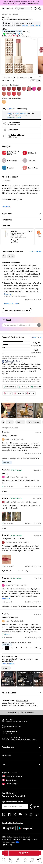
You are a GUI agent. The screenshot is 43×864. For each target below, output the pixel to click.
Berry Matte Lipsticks (9, 705)
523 (36, 648)
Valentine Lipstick (22, 701)
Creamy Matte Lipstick (26, 703)
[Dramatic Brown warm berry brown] (19, 88)
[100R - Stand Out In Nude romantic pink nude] (8, 93)
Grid (33, 81)
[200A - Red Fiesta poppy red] (14, 93)
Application (25, 25)
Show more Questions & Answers (17, 311)
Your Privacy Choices (8, 842)
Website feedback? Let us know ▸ (21, 713)
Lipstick (15, 14)
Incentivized (9, 416)
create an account (21, 113)
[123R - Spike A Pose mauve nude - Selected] (29, 88)
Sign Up (36, 806)
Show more (6, 207)
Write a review (36, 337)
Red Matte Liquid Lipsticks (27, 705)
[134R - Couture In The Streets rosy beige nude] (19, 93)
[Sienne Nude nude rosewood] (3, 88)
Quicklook (5, 236)
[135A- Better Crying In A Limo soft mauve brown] (3, 93)
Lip (10, 14)
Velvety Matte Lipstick (9, 703)
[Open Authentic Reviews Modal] (22, 361)
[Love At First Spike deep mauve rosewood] (8, 88)
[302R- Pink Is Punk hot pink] (34, 88)
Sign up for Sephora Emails (12, 802)
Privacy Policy (6, 839)
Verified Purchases (33, 422)
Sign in (9, 113)
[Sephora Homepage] (7, 8)
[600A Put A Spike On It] (3, 101)
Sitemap (34, 839)
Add (14, 241)
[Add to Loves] (40, 77)
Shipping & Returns (14, 117)
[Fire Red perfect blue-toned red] (14, 88)
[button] (29, 31)
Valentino (5, 17)
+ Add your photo (8, 664)
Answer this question (11, 303)
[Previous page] (2, 648)
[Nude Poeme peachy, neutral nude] (24, 88)
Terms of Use (16, 839)
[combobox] (23, 8)
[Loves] (35, 8)
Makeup (4, 14)
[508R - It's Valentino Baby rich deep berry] (39, 88)
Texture (38, 25)
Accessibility (26, 839)
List (38, 81)
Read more (8, 294)
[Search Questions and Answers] (4, 256)
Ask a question (20, 23)
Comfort (32, 25)
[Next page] (40, 648)
